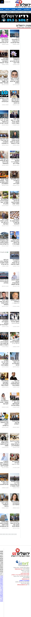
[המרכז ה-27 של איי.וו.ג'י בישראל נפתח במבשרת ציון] (14, 440)
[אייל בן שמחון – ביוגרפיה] (14, 299)
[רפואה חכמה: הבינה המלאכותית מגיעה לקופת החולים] (14, 278)
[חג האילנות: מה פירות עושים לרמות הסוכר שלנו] (14, 198)
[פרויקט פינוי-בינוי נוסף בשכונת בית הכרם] (14, 359)
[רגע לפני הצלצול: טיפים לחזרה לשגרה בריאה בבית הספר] (4, 252)
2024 (15, 534)
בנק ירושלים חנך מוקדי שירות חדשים (4, 483)
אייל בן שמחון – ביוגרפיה (14, 300)
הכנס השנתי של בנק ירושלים (15, 422)
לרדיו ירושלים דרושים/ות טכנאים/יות (4, 100)
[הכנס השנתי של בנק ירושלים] (14, 419)
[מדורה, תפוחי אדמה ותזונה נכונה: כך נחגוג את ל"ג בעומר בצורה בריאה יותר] (14, 137)
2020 (4, 534)
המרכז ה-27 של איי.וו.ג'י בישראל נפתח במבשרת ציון (14, 443)
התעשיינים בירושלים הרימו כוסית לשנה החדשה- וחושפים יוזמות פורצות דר (14, 263)
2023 (12, 534)
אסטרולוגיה (8, 12)
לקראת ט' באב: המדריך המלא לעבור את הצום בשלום (14, 81)
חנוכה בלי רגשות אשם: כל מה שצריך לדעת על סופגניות (14, 222)
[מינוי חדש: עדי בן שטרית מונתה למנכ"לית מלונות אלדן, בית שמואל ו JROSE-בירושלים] (14, 178)
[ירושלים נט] (20, 557)
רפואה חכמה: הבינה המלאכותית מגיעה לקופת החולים (15, 283)
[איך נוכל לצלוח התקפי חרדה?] (14, 319)
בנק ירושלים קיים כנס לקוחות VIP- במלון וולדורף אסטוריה (15, 404)
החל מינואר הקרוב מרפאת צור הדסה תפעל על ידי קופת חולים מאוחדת (15, 243)
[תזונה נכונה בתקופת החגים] (14, 339)
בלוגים (23, 12)
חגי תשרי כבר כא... (15, 343)
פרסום (1, 601)
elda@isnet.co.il (18, 569)
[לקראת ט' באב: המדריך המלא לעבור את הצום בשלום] (14, 77)
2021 (7, 534)
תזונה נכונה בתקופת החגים (14, 341)
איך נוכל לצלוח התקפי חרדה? (14, 320)
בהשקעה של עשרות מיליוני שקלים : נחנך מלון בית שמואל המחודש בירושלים (4, 204)
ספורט (13, 9)
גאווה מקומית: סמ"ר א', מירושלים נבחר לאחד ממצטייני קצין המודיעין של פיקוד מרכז (14, 485)
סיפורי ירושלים (16, 12)
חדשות (19, 9)
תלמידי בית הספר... (15, 464)
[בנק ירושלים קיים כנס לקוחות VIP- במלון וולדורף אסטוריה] (14, 399)
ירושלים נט (27, 9)
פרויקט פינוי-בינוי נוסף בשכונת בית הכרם (15, 363)
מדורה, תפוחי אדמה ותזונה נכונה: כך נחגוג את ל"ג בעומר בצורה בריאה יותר (14, 142)
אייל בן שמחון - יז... (15, 303)
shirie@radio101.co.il (22, 584)
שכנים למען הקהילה (15, 462)
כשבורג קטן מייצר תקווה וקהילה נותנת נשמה (4, 443)
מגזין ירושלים (20, 27)
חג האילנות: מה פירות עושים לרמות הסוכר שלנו (15, 201)
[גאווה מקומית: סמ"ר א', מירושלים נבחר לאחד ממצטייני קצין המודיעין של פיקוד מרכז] (14, 480)
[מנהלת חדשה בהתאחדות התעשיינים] (14, 500)
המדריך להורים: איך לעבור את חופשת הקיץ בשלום (4, 363)
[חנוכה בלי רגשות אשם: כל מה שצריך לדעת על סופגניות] (14, 218)
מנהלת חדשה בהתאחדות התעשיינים (15, 503)
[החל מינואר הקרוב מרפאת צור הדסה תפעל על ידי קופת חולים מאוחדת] (14, 238)
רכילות (7, 9)
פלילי (2, 554)
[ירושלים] (22, 7)
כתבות (27, 12)
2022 (9, 534)
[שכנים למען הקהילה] (14, 460)
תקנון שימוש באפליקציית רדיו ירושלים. (20, 574)
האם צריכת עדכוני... (15, 323)
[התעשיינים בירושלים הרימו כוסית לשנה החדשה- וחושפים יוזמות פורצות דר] (14, 258)
